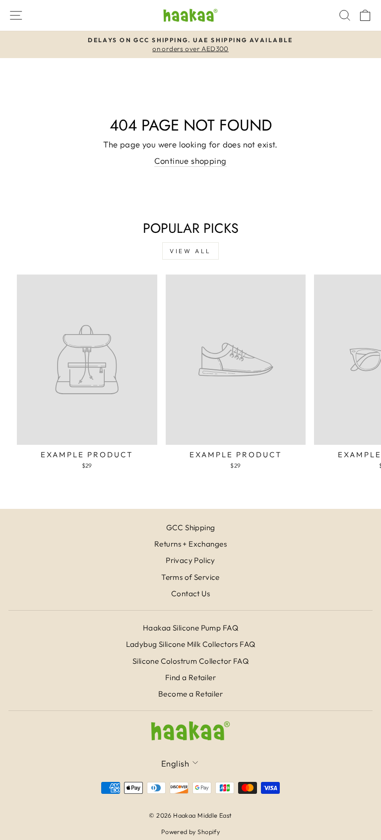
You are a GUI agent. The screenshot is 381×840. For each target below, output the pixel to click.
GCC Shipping (190, 527)
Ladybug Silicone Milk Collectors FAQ (190, 644)
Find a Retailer (190, 677)
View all (190, 251)
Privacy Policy (190, 560)
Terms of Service (190, 577)
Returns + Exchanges (190, 544)
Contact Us (190, 593)
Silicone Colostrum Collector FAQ (190, 661)
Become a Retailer (190, 694)
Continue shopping (190, 160)
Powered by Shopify (190, 832)
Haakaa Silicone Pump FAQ (190, 627)
